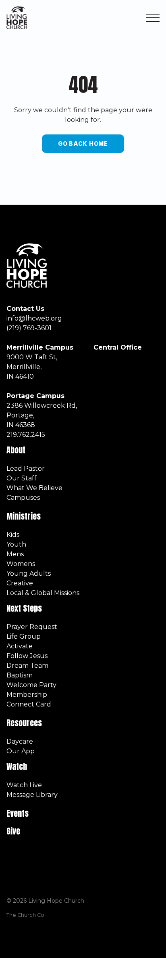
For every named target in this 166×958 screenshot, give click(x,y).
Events (17, 813)
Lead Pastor (25, 468)
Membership (26, 694)
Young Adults (28, 573)
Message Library (32, 795)
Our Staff (21, 478)
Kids (12, 535)
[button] (153, 18)
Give (13, 831)
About (15, 450)
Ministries (24, 516)
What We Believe (34, 488)
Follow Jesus (27, 656)
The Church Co (25, 915)
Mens (15, 554)
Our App (20, 751)
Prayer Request (31, 627)
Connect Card (28, 704)
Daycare (19, 741)
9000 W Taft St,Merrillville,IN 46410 (31, 366)
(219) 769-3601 (29, 328)
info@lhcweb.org (34, 318)
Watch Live (24, 785)
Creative (19, 583)
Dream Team (27, 665)
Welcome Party (31, 685)
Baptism (19, 675)
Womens (20, 564)
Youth (16, 544)
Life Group (23, 636)
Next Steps (24, 608)
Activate (19, 646)
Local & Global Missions (42, 593)
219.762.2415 (25, 434)
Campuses (23, 497)
